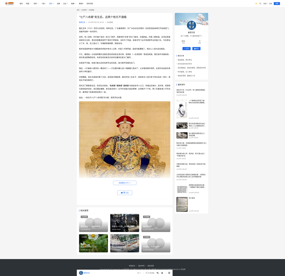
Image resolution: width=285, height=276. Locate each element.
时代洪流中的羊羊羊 (185, 64)
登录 (265, 3)
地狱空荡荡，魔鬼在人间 (186, 76)
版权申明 (141, 266)
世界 (35, 3)
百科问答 (90, 3)
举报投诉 (132, 266)
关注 (187, 48)
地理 (72, 3)
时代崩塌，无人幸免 (185, 72)
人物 (43, 3)
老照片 (81, 3)
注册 (270, 3)
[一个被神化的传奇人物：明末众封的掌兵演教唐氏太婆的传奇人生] (182, 109)
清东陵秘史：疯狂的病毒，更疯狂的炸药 (192, 68)
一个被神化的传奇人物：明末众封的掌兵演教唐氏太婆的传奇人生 (197, 103)
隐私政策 (151, 266)
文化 (64, 3)
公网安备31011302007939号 (160, 269)
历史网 (183, 269)
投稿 (277, 3)
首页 (21, 3)
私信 (197, 48)
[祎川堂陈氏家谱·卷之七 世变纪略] (182, 135)
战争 (58, 3)
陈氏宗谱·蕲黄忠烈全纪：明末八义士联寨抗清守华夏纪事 (197, 126)
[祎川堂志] (182, 204)
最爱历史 (82, 22)
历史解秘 (110, 22)
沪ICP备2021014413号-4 (139, 269)
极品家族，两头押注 (185, 60)
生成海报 (151, 273)
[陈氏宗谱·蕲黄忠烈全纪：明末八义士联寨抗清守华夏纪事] (182, 125)
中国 (27, 3)
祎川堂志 (192, 198)
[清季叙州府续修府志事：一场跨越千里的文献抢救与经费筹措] (182, 188)
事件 (50, 3)
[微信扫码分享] (158, 273)
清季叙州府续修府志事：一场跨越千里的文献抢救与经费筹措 (197, 187)
